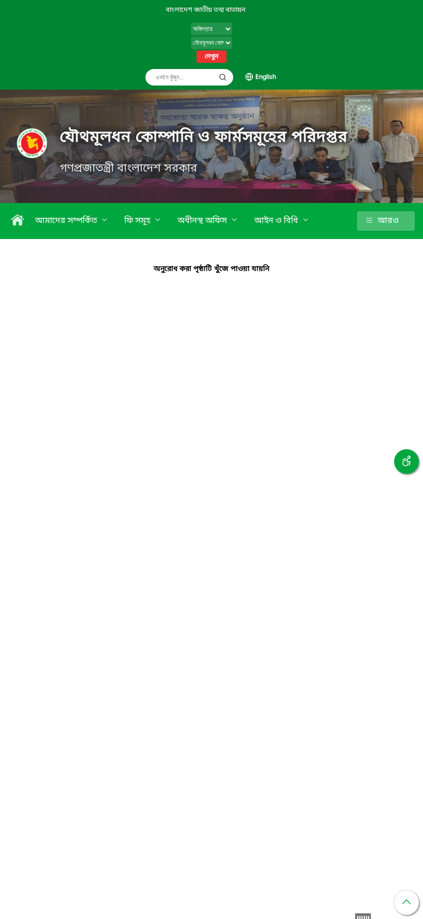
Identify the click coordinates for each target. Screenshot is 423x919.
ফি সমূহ (138, 221)
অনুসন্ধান (223, 77)
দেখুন (211, 57)
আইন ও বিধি (277, 221)
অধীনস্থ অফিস (203, 221)
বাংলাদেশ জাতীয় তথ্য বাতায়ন (206, 10)
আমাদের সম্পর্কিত (67, 221)
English (265, 77)
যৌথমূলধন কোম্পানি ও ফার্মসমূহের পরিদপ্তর (204, 137)
